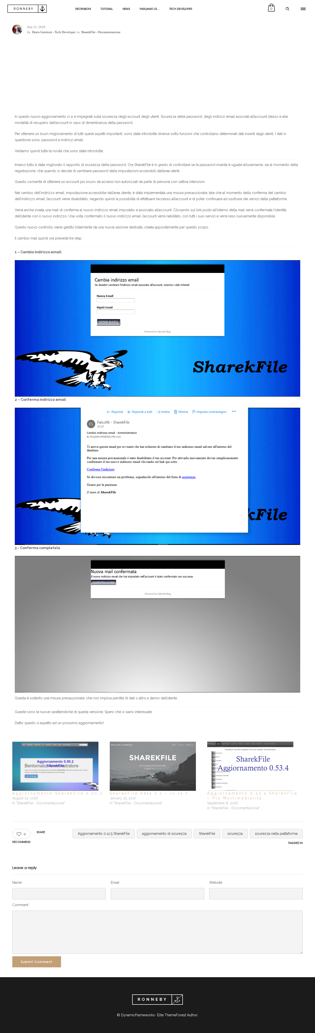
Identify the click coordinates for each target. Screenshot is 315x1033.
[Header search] (287, 9)
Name (17, 882)
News (126, 9)
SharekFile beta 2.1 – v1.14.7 (149, 793)
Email (115, 882)
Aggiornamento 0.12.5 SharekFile (104, 834)
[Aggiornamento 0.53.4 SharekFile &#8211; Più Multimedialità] (253, 766)
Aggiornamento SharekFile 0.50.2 (57, 793)
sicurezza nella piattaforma (276, 834)
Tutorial (107, 9)
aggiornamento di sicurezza (164, 834)
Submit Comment (36, 961)
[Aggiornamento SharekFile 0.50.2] (58, 766)
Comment (20, 905)
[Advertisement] (157, 75)
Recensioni (83, 9)
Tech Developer (180, 9)
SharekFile (207, 834)
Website (215, 882)
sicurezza (235, 834)
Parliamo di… (149, 9)
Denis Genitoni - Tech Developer (54, 32)
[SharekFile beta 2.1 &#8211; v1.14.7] (156, 766)
